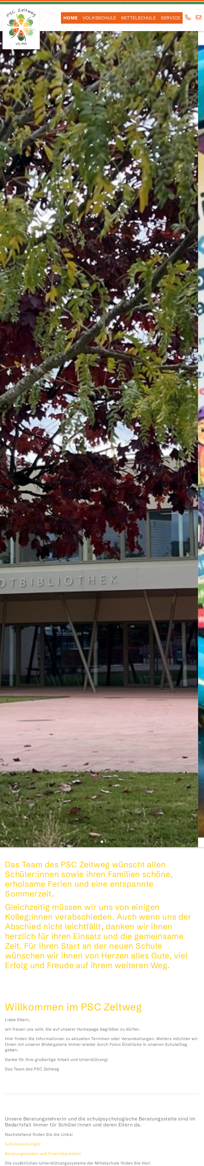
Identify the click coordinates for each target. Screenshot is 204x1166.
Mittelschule (138, 18)
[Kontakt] (198, 17)
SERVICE (170, 18)
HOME (70, 18)
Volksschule (99, 18)
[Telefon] (188, 17)
